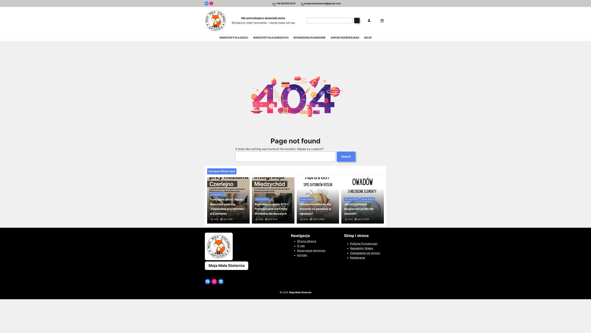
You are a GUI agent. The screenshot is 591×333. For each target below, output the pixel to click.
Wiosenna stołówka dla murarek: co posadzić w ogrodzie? (315, 209)
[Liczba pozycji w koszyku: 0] (382, 20)
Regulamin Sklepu (361, 248)
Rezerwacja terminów (311, 250)
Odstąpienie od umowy (365, 253)
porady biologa (306, 199)
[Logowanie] (369, 20)
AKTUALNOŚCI (262, 199)
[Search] (357, 20)
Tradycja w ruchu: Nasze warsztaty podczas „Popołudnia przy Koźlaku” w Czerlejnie (227, 206)
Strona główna (306, 241)
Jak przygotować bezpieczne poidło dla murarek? (358, 209)
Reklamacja (357, 257)
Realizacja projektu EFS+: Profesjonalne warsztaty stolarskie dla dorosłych (272, 209)
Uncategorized (217, 194)
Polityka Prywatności (363, 243)
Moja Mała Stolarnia (227, 265)
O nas (301, 245)
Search (346, 156)
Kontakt (302, 255)
